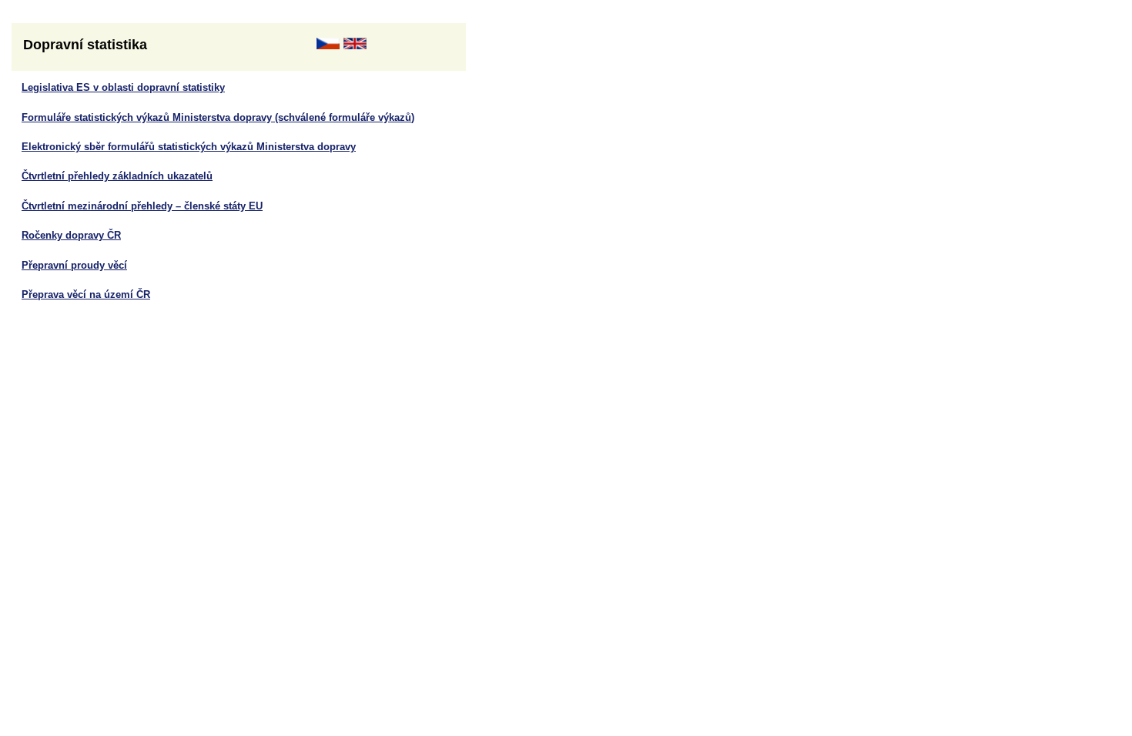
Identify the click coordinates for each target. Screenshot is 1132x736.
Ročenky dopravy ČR (71, 235)
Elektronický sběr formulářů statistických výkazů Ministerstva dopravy (189, 146)
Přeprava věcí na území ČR (86, 294)
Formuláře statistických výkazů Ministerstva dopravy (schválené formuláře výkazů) (218, 117)
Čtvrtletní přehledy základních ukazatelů (117, 176)
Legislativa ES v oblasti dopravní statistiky (123, 87)
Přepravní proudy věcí (74, 265)
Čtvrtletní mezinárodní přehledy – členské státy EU (142, 206)
